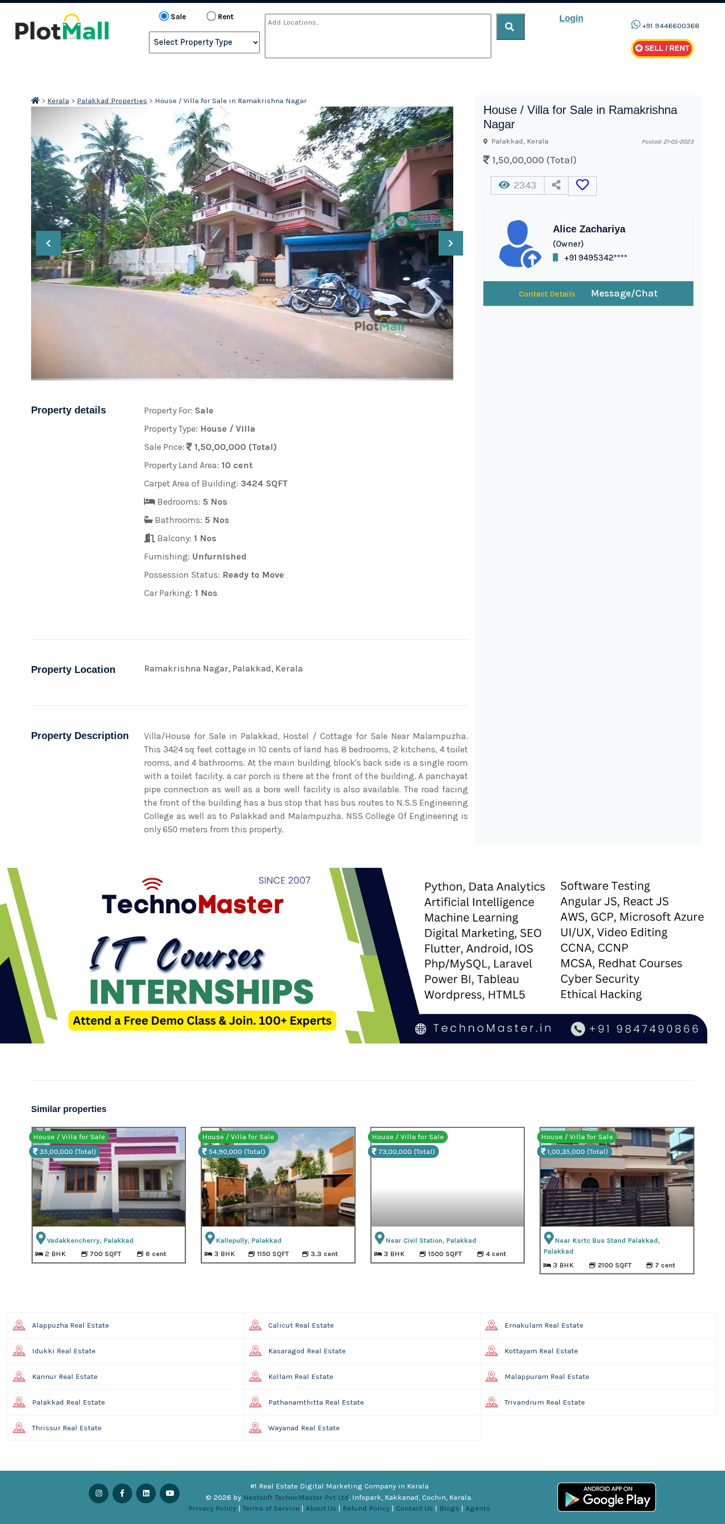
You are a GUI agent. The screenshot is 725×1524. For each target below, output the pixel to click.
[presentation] (48, 243)
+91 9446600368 (670, 25)
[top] (510, 26)
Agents (478, 1508)
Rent (225, 16)
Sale (178, 16)
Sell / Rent (666, 48)
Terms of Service (271, 1508)
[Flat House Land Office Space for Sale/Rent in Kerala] (35, 100)
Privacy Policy (212, 1508)
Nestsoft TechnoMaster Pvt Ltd (296, 1497)
